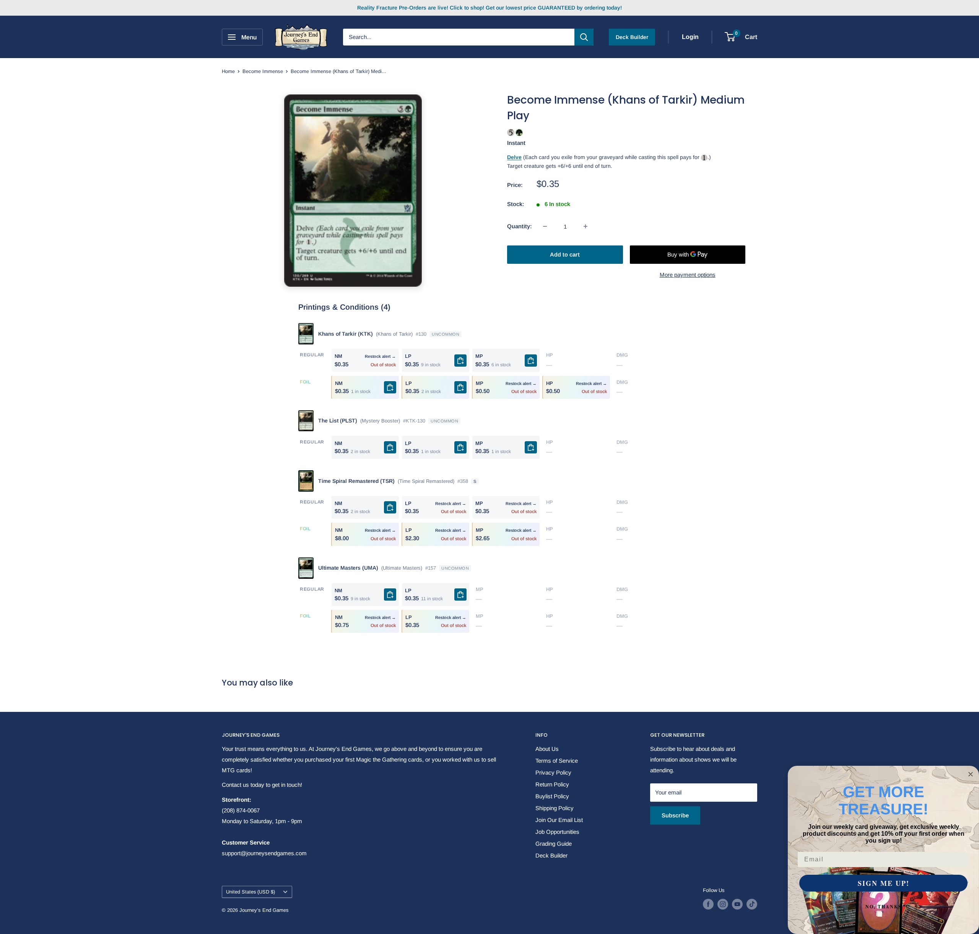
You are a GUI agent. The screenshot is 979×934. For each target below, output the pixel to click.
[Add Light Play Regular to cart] (460, 360)
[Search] (584, 37)
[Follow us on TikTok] (751, 904)
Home (228, 71)
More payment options (688, 274)
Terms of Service (556, 760)
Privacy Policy (553, 772)
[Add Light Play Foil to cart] (460, 387)
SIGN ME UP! (883, 883)
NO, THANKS (883, 906)
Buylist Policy (552, 796)
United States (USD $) (250, 892)
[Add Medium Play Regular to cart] (531, 360)
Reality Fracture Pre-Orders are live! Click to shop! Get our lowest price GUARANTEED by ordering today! (489, 8)
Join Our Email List (559, 820)
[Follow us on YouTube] (737, 904)
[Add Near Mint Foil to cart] (390, 387)
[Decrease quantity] (545, 226)
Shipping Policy (554, 808)
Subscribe (675, 815)
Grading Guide (553, 843)
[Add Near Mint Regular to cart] (390, 447)
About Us (547, 749)
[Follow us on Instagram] (722, 904)
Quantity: (519, 226)
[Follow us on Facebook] (708, 904)
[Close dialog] (970, 774)
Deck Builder (632, 37)
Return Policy (552, 784)
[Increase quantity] (585, 226)
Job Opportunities (557, 831)
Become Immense (262, 71)
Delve (514, 157)
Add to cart (565, 254)
